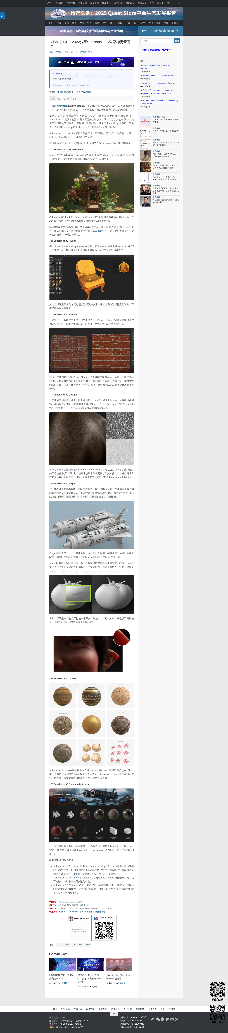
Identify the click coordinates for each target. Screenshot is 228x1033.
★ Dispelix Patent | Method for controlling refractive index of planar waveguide (157, 91)
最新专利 (143, 61)
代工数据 (118, 3)
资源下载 (71, 3)
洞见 (66, 23)
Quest (99, 230)
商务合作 (142, 3)
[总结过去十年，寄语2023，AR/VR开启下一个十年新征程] (145, 178)
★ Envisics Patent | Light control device (156, 76)
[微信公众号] (160, 30)
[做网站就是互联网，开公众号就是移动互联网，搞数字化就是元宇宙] (145, 189)
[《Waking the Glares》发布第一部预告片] (119, 965)
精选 (74, 23)
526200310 (139, 1024)
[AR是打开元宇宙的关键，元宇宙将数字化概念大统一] (145, 201)
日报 (51, 23)
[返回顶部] (114, 1014)
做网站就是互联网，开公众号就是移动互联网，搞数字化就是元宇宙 (166, 190)
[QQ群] (164, 30)
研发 (120, 23)
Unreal (75, 877)
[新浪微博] (156, 30)
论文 (143, 23)
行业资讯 (59, 3)
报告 (89, 23)
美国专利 (94, 3)
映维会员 (106, 3)
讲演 (82, 23)
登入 (169, 3)
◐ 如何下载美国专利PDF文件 (155, 50)
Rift (91, 230)
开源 (128, 23)
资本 (97, 23)
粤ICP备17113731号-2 (70, 1024)
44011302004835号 (74, 1027)
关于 (152, 3)
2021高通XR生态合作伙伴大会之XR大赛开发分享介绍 (89, 978)
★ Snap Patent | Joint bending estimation (157, 83)
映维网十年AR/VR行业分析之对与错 (91, 31)
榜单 (158, 23)
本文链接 (87, 905)
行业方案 (83, 3)
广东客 (58, 52)
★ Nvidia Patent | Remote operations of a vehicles (157, 66)
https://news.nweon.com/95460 (70, 902)
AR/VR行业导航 (138, 1017)
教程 (151, 23)
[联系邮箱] (172, 30)
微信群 (160, 3)
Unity (75, 866)
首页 (49, 3)
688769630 (139, 1027)
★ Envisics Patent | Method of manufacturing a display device (160, 102)
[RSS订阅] (177, 30)
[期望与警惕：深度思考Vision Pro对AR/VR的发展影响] (145, 155)
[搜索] (179, 3)
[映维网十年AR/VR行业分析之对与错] (145, 132)
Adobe (83, 109)
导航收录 (130, 3)
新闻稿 (175, 23)
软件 (112, 23)
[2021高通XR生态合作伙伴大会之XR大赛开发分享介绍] (90, 965)
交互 (105, 23)
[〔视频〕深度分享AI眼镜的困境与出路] (145, 121)
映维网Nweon (83, 92)
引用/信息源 (60, 92)
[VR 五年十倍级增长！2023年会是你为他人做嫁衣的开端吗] (145, 167)
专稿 (166, 23)
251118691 (137, 1021)
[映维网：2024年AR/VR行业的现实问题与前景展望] (145, 144)
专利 (135, 23)
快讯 (59, 23)
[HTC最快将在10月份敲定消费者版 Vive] (62, 965)
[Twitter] (168, 30)
